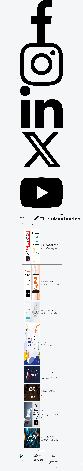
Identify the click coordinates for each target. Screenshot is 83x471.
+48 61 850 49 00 (40, 458)
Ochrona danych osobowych (52, 456)
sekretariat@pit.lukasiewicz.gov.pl (39, 459)
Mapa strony (50, 462)
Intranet (49, 463)
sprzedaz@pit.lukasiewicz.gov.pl (39, 460)
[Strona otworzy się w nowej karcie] (55, 214)
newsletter (60, 214)
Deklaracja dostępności (51, 455)
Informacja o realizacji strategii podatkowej (53, 461)
